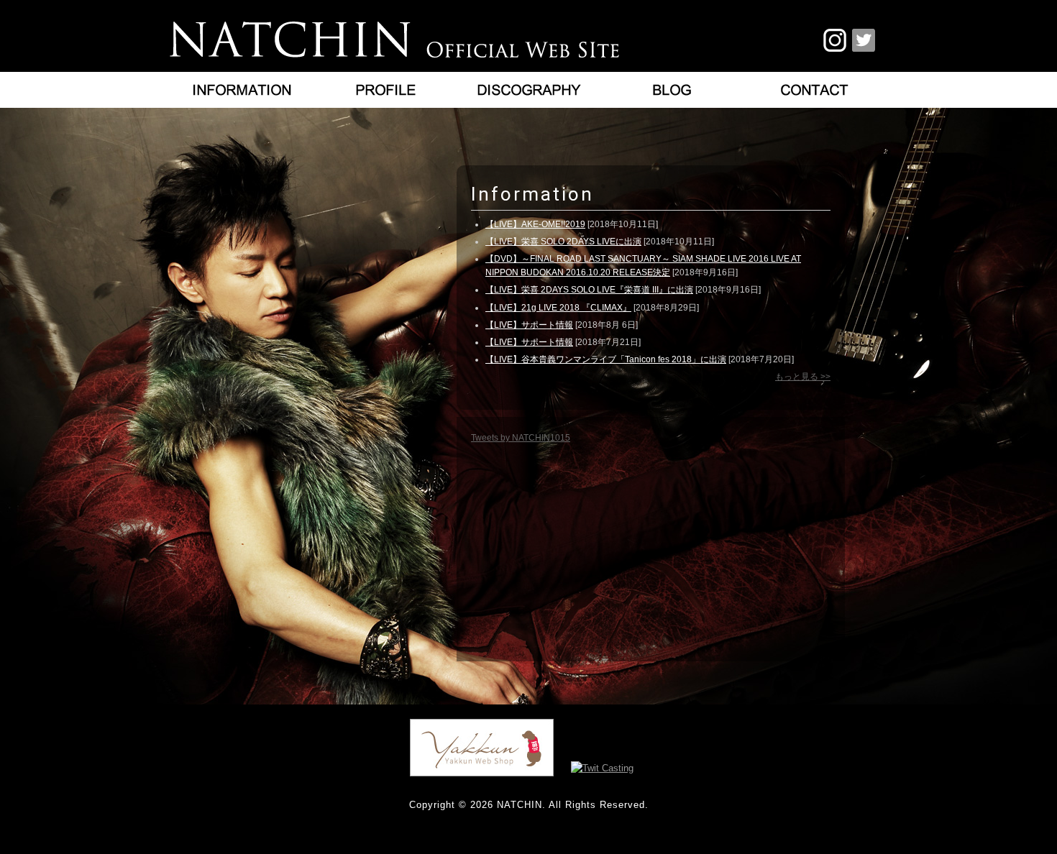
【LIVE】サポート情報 (529, 325)
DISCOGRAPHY (528, 90)
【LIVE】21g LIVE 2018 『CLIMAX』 (558, 308)
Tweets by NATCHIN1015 (520, 438)
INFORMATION (241, 90)
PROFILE (385, 90)
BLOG (672, 90)
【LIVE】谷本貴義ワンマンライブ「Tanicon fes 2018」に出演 (605, 359)
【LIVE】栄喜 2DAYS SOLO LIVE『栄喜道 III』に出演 (589, 290)
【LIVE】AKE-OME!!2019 (535, 224)
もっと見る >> (802, 377)
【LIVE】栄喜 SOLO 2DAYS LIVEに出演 (563, 242)
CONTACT (816, 90)
